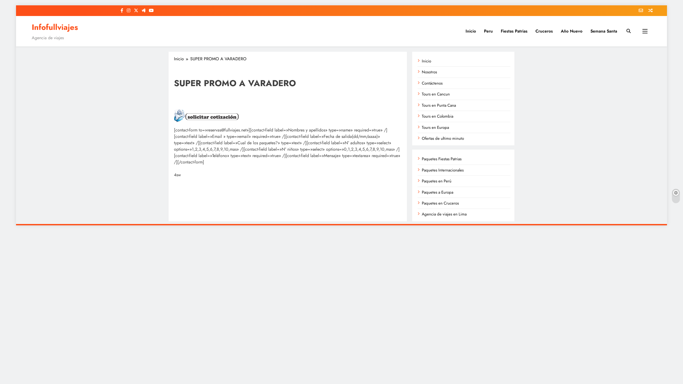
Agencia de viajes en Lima (444, 214)
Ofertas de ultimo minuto (443, 138)
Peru (488, 31)
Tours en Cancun (436, 94)
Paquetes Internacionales (443, 170)
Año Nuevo (571, 31)
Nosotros (429, 72)
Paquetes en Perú (436, 181)
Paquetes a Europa (437, 192)
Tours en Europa (435, 127)
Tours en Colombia (437, 116)
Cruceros (544, 31)
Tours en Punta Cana (439, 105)
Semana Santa (603, 31)
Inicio (471, 31)
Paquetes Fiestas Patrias (442, 159)
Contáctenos (432, 83)
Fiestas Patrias (514, 31)
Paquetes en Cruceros (440, 203)
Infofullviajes (55, 27)
